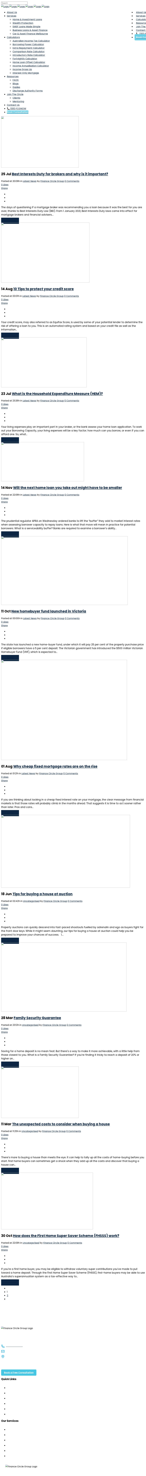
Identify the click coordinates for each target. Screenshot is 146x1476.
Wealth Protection (17, 1440)
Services (11, 1398)
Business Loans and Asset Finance (25, 1445)
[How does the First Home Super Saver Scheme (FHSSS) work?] (47, 1228)
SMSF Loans (13, 1435)
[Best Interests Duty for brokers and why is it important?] (40, 167)
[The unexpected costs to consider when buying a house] (40, 1117)
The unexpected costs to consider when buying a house (61, 1124)
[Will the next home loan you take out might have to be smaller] (42, 480)
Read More (10, 220)
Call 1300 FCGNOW (53, 1372)
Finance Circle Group (52, 181)
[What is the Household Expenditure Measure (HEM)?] (44, 386)
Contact (11, 1409)
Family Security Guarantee (37, 1018)
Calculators (13, 1403)
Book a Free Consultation (19, 1372)
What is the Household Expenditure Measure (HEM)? (57, 393)
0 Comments (72, 181)
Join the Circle (15, 1414)
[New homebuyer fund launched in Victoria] (64, 604)
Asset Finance (15, 1450)
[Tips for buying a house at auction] (65, 886)
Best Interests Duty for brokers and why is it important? (60, 174)
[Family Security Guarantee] (64, 1010)
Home (10, 1387)
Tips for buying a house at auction (43, 894)
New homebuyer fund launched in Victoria (48, 611)
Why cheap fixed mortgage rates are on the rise (55, 766)
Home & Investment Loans (21, 1429)
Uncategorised (31, 901)
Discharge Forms (16, 1456)
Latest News (29, 181)
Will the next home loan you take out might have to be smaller (67, 487)
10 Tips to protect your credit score (43, 289)
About (10, 1393)
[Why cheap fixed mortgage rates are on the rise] (64, 759)
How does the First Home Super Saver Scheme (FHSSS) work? (66, 1235)
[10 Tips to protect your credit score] (45, 281)
